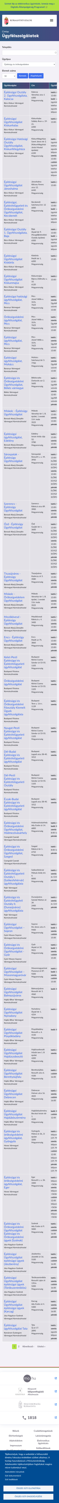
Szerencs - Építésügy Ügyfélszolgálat (13, 507)
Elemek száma (9, 71)
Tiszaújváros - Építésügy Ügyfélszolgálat (13, 577)
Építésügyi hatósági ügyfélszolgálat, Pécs (15, 300)
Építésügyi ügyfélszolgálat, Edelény (13, 437)
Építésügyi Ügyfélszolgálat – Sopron (14, 927)
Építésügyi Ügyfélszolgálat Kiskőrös (13, 259)
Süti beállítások (11, 1480)
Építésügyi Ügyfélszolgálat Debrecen (13, 1094)
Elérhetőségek (16, 1436)
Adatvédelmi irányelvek (14, 1472)
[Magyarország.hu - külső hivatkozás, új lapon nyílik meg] (29, 1378)
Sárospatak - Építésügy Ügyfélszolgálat (13, 458)
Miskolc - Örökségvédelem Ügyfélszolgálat (14, 597)
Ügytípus (6, 59)
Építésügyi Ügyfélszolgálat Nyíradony (13, 1012)
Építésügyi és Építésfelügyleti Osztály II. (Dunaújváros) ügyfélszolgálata (13, 904)
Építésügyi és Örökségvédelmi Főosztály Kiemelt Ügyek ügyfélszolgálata (14, 708)
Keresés (22, 76)
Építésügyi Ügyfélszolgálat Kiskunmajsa (13, 279)
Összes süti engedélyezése (28, 1497)
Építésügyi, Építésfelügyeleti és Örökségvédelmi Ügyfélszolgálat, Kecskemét (16, 209)
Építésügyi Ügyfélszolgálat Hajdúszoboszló (13, 1053)
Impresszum (16, 1445)
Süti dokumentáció (13, 1476)
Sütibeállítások (43, 1448)
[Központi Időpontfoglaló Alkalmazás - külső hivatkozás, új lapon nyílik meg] (29, 1391)
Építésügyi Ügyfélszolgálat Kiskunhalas (13, 122)
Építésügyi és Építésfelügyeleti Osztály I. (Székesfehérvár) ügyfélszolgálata (14, 877)
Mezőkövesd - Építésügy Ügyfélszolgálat (13, 620)
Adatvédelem (15, 1441)
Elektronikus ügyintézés (43, 1442)
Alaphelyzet (36, 76)
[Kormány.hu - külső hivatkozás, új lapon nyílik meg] (29, 1404)
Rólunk (15, 1431)
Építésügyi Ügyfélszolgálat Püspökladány (13, 1033)
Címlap (5, 32)
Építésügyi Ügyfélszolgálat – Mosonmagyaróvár (15, 972)
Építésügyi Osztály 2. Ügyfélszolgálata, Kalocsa (15, 95)
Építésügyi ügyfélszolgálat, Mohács (13, 361)
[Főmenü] (51, 20)
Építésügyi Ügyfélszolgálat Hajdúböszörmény (15, 1114)
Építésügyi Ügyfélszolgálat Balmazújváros (13, 992)
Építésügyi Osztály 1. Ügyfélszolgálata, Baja (15, 233)
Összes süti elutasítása (28, 1488)
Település (6, 47)
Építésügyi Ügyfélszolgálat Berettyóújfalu (13, 1073)
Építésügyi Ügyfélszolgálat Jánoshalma (13, 185)
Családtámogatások (43, 1431)
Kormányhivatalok (21, 20)
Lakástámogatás (43, 1436)
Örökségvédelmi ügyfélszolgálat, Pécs (14, 320)
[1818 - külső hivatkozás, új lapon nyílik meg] (29, 1417)
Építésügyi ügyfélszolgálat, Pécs (13, 341)
